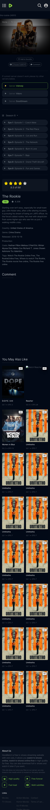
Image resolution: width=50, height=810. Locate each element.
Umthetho (30, 444)
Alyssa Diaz (7, 248)
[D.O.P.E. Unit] (13, 382)
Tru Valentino (16, 251)
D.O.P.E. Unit (7, 401)
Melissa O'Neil (27, 245)
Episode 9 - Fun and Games (24, 168)
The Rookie (11, 196)
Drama (17, 232)
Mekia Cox (18, 248)
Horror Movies (22, 802)
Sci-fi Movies (22, 805)
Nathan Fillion (14, 245)
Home (4, 22)
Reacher (29, 401)
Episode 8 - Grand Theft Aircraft (26, 162)
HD (5, 202)
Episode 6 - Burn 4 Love (22, 149)
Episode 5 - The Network (23, 142)
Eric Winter (39, 245)
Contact (34, 798)
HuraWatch (7, 755)
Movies (5, 798)
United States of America (21, 228)
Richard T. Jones (30, 248)
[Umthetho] (37, 425)
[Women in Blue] (13, 425)
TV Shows (15, 22)
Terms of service (37, 802)
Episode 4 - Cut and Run (22, 135)
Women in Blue (8, 444)
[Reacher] (37, 382)
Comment (36, 64)
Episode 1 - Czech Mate (22, 122)
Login (46, 5)
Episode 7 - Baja (18, 155)
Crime (11, 232)
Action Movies (22, 798)
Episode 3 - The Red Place (23, 129)
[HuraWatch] (10, 5)
